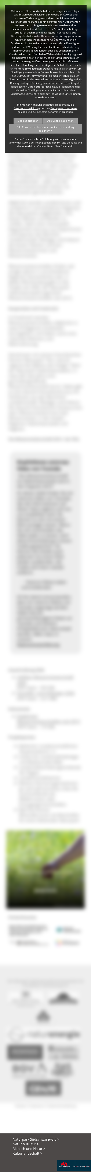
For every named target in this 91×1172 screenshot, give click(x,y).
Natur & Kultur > (26, 1144)
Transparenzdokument (64, 108)
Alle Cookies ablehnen (60, 121)
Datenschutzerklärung (27, 108)
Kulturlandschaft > (27, 1153)
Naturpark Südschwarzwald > (36, 1139)
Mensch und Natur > (29, 1148)
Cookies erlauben (28, 121)
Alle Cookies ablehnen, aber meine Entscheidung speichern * (45, 128)
